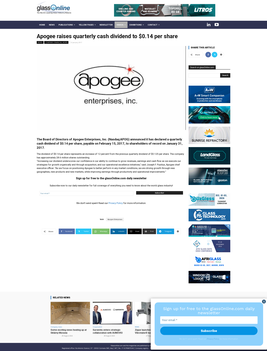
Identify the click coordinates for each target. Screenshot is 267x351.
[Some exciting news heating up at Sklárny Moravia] (70, 313)
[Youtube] (216, 24)
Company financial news (56, 42)
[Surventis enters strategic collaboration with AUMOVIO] (112, 313)
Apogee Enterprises (115, 219)
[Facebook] (208, 54)
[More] (178, 231)
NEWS (40, 42)
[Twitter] (214, 54)
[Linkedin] (208, 24)
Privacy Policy (115, 203)
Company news (56, 327)
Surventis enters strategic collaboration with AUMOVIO (108, 331)
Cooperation (97, 327)
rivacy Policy (213, 339)
